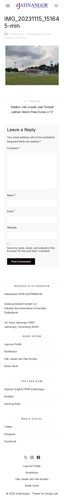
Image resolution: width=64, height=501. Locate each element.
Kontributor (10, 351)
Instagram (9, 434)
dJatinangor (16, 34)
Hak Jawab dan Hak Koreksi (20, 358)
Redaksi (9, 396)
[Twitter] (25, 457)
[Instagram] (32, 457)
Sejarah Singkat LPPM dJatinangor (24, 389)
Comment (13, 148)
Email (11, 211)
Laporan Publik (13, 344)
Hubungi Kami (12, 403)
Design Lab (51, 493)
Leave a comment (15, 37)
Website (12, 227)
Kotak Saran (11, 366)
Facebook (10, 441)
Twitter (8, 426)
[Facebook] (38, 457)
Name (11, 195)
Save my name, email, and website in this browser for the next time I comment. (31, 249)
